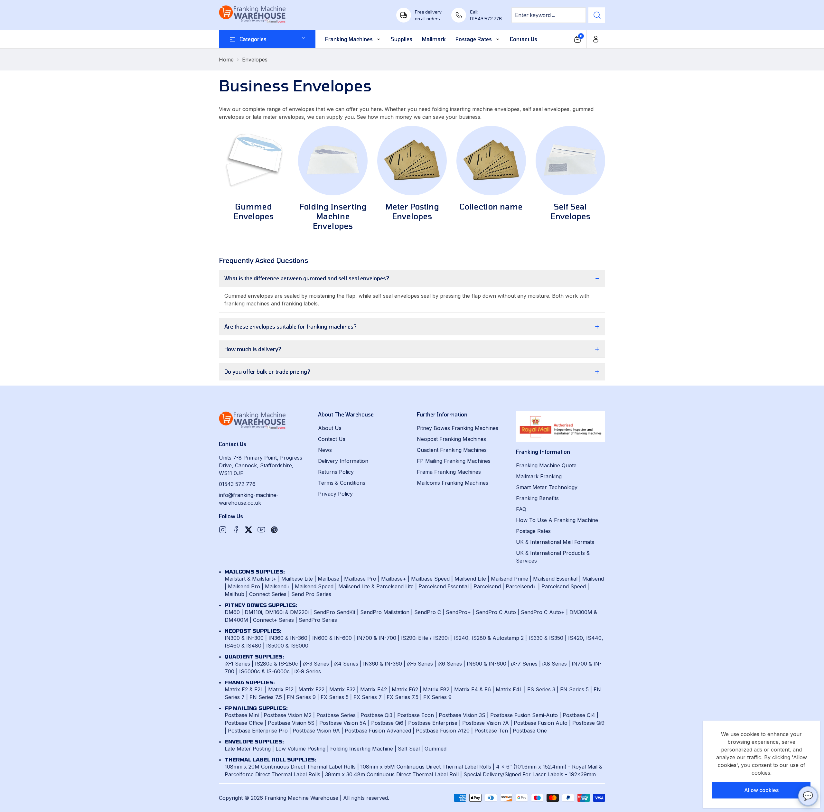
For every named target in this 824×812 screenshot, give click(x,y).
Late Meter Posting (248, 748)
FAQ (521, 509)
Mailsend (593, 578)
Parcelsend (487, 586)
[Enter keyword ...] (596, 15)
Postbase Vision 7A (485, 723)
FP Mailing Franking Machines (454, 461)
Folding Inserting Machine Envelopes (333, 216)
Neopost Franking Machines (451, 439)
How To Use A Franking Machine (557, 520)
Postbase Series (336, 715)
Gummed (435, 748)
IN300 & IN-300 (244, 638)
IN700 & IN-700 (376, 638)
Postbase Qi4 (579, 715)
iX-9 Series (308, 671)
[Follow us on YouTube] (261, 530)
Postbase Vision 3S (462, 715)
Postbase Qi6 (387, 723)
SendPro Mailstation (384, 612)
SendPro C (427, 612)
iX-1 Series (237, 663)
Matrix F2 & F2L (244, 689)
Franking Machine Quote (546, 465)
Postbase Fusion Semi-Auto (524, 715)
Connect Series (267, 594)
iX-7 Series (524, 663)
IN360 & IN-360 (287, 638)
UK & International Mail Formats (555, 542)
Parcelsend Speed (563, 586)
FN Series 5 (574, 689)
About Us (330, 428)
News (325, 450)
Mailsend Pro (244, 586)
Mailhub (234, 594)
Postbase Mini (242, 715)
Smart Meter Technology (546, 487)
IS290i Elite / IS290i (425, 638)
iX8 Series (554, 663)
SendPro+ (458, 612)
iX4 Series (346, 663)
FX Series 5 (335, 697)
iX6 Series (450, 663)
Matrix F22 (311, 689)
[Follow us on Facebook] (235, 530)
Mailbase (328, 578)
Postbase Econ (415, 715)
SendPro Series (318, 620)
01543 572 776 (237, 484)
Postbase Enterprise (432, 723)
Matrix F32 (342, 689)
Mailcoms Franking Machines (452, 483)
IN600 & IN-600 (332, 638)
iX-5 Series (420, 663)
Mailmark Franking (539, 476)
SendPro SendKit (334, 612)
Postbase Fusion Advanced (378, 730)
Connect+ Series (273, 620)
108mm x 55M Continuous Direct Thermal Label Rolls (425, 766)
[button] (577, 39)
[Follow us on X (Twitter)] (248, 530)
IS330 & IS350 (546, 638)
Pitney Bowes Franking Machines (457, 428)
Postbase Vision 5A (342, 723)
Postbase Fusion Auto (540, 723)
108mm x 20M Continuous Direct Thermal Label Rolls (290, 766)
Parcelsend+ (521, 586)
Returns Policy (336, 472)
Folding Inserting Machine (361, 748)
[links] (253, 160)
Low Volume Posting (300, 748)
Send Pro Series (311, 594)
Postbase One (530, 730)
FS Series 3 (541, 689)
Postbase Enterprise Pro (258, 730)
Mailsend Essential (555, 578)
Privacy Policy (335, 493)
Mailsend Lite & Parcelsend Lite (376, 586)
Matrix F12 (281, 689)
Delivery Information (343, 461)
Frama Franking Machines (449, 472)
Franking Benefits (537, 498)
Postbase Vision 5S (291, 723)
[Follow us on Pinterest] (274, 530)
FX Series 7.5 (402, 697)
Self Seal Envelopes (570, 211)
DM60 (232, 612)
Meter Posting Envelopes (412, 211)
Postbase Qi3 (376, 715)
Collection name (491, 206)
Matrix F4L (509, 689)
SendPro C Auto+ (543, 612)
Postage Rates (533, 531)
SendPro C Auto (496, 612)
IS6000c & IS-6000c (264, 671)
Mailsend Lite (470, 578)
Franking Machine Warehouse (301, 798)
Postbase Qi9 (588, 723)
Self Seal (409, 748)
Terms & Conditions (341, 483)
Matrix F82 (436, 689)
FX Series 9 (437, 697)
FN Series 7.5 (265, 697)
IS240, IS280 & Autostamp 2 (489, 638)
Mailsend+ (277, 586)
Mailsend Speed (314, 586)
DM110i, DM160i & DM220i (277, 612)
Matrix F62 (405, 689)
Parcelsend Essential (443, 586)
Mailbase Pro (360, 578)
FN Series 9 (301, 697)
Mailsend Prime (509, 578)
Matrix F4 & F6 (472, 689)
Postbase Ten (491, 730)
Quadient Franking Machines (452, 450)
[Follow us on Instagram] (223, 530)
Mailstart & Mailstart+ (250, 578)
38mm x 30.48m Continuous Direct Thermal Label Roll (392, 774)
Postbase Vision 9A (316, 730)
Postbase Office (244, 723)
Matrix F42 (373, 689)
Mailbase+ (393, 578)
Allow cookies (761, 790)
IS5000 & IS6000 (287, 645)
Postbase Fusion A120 (443, 730)
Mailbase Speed (430, 578)
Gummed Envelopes (254, 211)
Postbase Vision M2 (288, 715)
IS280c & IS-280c (276, 663)
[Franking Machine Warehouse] (252, 15)
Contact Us (331, 439)
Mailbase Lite (297, 578)
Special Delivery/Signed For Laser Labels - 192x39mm (530, 774)
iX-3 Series (316, 663)
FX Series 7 (367, 697)
